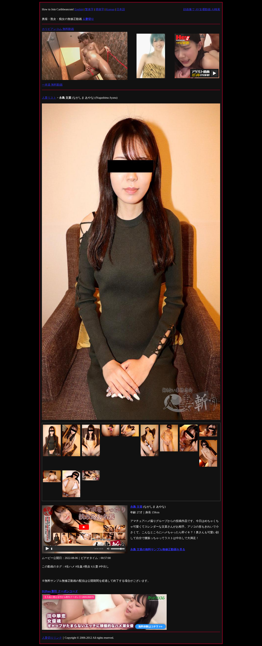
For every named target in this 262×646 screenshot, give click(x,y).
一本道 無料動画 (52, 84)
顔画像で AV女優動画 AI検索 (201, 9)
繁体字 (89, 9)
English (79, 9)
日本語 (120, 9)
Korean (110, 9)
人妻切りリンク (52, 637)
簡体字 (100, 9)
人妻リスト (49, 97)
